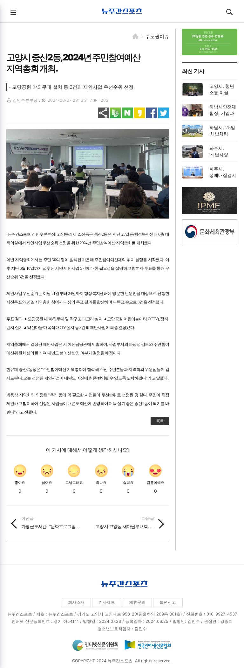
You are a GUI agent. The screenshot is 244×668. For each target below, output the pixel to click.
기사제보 (106, 602)
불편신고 (167, 602)
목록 (160, 420)
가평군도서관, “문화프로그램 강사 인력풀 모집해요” (51, 522)
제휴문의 (137, 602)
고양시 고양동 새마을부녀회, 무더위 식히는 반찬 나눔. (124, 522)
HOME (135, 36)
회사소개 (76, 602)
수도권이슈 (157, 36)
